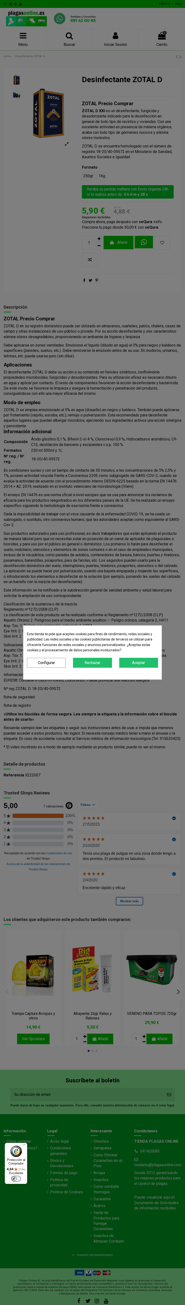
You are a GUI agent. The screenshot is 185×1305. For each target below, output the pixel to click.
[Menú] (24, 1146)
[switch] (16, 1179)
